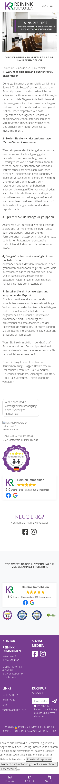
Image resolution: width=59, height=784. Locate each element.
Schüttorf (49, 374)
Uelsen (33, 378)
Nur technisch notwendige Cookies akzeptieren (28, 764)
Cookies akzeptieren (39, 759)
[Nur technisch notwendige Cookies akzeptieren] (18, 769)
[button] (45, 6)
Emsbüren (23, 370)
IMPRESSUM (8, 700)
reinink (42, 68)
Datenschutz (8, 769)
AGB (4, 705)
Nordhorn (22, 374)
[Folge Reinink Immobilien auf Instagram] (34, 533)
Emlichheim (9, 370)
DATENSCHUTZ (10, 695)
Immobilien (26, 362)
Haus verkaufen (39, 370)
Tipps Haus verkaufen (15, 378)
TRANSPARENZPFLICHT (14, 710)
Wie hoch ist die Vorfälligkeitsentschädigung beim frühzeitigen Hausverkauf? (21, 408)
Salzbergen (36, 374)
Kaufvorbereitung (12, 366)
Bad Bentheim (42, 366)
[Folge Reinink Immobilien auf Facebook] (25, 533)
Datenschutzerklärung (45, 709)
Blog (16, 362)
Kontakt (39, 522)
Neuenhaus (9, 374)
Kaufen (39, 362)
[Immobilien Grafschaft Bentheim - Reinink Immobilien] (19, 6)
